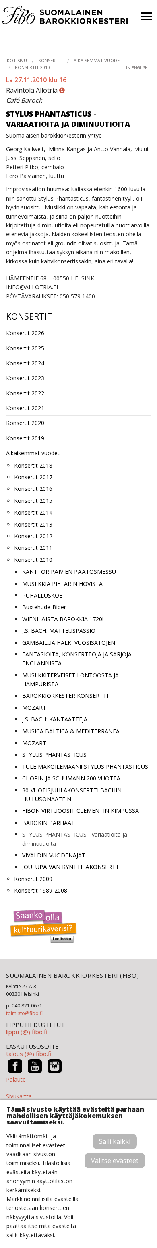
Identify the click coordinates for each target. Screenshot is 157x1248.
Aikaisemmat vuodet (98, 60)
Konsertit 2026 (25, 333)
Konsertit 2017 (33, 477)
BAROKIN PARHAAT (48, 823)
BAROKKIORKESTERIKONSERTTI (65, 695)
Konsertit (50, 60)
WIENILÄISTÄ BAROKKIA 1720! (62, 619)
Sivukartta (19, 1096)
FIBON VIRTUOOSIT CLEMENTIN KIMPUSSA (80, 810)
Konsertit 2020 (25, 423)
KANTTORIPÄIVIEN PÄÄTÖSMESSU (69, 571)
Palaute (16, 1079)
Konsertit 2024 (25, 363)
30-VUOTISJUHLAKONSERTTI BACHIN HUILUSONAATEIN (72, 794)
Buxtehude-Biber (44, 607)
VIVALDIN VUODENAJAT (53, 855)
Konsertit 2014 (33, 512)
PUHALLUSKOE (42, 595)
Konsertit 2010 (32, 67)
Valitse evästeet (114, 1160)
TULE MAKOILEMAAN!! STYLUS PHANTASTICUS (85, 766)
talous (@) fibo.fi (29, 1053)
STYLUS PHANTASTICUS (54, 754)
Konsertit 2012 (33, 536)
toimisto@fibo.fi (24, 1013)
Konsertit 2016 (33, 488)
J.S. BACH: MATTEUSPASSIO (58, 630)
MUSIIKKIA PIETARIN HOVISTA (62, 584)
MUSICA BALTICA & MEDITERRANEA (71, 731)
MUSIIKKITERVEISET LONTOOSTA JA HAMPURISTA (70, 679)
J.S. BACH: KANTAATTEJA (54, 719)
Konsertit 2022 (25, 393)
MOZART (34, 707)
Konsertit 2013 (33, 524)
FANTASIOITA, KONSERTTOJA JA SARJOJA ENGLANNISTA (77, 658)
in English (137, 67)
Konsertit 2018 (33, 465)
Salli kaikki (114, 1141)
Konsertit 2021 (25, 408)
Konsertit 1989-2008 (40, 890)
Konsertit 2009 (33, 879)
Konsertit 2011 (33, 547)
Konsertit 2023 (25, 378)
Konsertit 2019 (25, 438)
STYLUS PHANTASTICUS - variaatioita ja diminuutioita (74, 839)
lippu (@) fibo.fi (27, 1032)
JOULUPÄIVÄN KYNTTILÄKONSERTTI (71, 867)
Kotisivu (17, 60)
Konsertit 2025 (25, 348)
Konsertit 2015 (33, 500)
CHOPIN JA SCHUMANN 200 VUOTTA (71, 778)
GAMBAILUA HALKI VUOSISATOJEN (68, 642)
